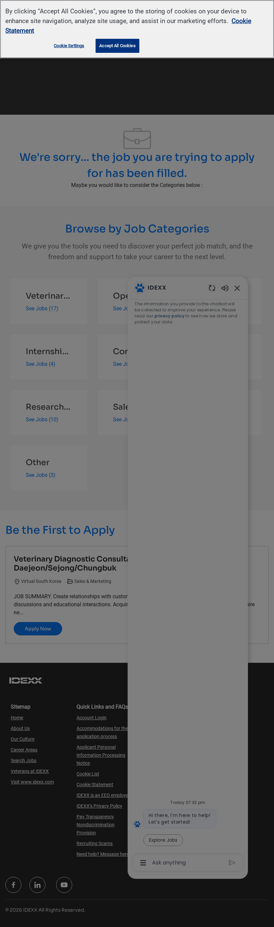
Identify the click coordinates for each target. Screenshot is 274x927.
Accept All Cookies (117, 45)
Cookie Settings (69, 45)
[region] (137, 29)
